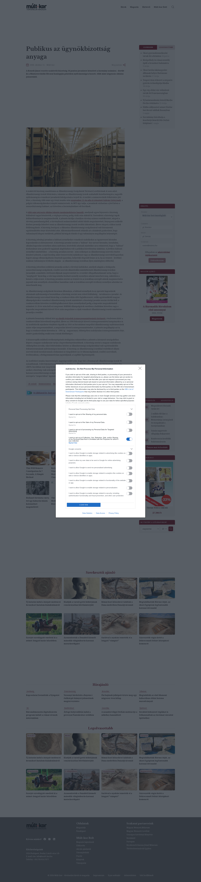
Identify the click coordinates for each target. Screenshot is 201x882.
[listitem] (100, 409)
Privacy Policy (114, 513)
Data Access (100, 513)
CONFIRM (83, 505)
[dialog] (100, 441)
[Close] (141, 369)
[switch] (129, 414)
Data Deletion (87, 513)
